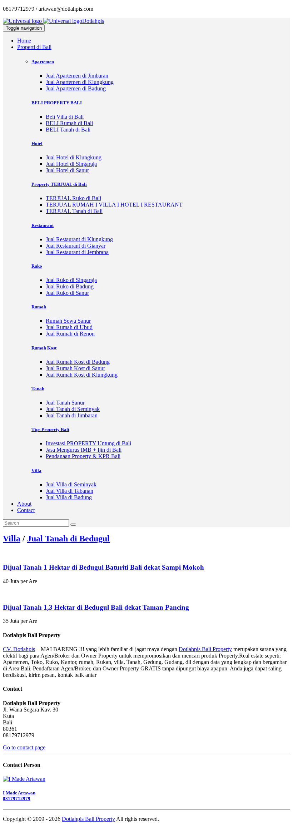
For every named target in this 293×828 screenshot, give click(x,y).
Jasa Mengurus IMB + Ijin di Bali (83, 450)
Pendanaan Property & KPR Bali (83, 456)
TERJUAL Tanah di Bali (74, 211)
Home (24, 41)
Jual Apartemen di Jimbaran (77, 76)
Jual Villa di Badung (69, 497)
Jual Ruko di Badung (70, 286)
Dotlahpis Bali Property (205, 649)
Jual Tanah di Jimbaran (72, 415)
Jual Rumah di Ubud (69, 327)
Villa (11, 538)
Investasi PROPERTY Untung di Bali (88, 443)
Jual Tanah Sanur (65, 403)
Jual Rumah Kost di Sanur (75, 368)
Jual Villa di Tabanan (69, 491)
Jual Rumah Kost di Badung (78, 362)
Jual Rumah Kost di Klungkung (82, 375)
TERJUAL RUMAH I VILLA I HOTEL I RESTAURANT (114, 205)
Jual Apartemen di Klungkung (80, 82)
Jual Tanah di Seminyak (73, 409)
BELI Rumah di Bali (69, 123)
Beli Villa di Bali (65, 117)
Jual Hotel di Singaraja (71, 164)
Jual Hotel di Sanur (67, 170)
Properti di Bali (34, 47)
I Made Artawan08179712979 (19, 795)
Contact (26, 510)
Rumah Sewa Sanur (68, 321)
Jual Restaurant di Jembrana (77, 252)
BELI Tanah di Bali (68, 130)
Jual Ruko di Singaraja (71, 280)
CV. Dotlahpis (19, 649)
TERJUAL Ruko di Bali (73, 198)
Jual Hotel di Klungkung (73, 157)
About (24, 504)
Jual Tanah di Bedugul (68, 538)
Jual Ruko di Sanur (67, 293)
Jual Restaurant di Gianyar (75, 246)
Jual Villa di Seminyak (71, 484)
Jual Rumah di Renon (70, 334)
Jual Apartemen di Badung (76, 88)
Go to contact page (24, 747)
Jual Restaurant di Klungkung (79, 239)
